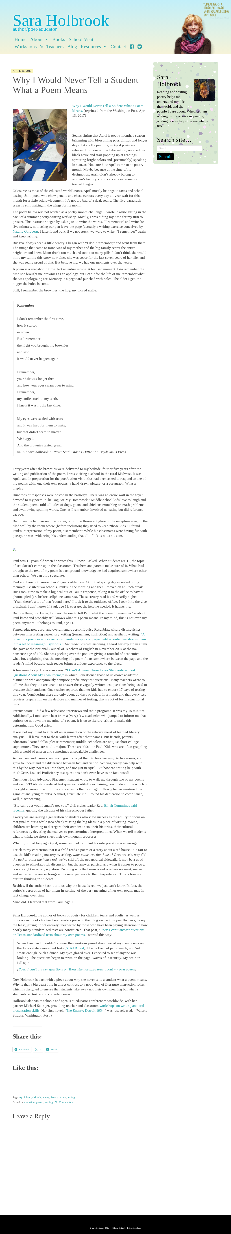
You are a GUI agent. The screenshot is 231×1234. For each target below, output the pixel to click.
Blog (72, 46)
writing (49, 1102)
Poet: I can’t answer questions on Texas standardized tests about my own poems (77, 969)
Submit (165, 156)
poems (39, 1102)
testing (71, 1097)
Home (20, 39)
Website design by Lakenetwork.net (126, 1228)
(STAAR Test (74, 948)
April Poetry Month (30, 1097)
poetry (45, 1097)
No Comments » (64, 1102)
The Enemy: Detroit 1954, (85, 1010)
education (29, 1102)
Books (58, 39)
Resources (91, 46)
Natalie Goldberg (25, 231)
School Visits (82, 39)
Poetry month (58, 1097)
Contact (118, 46)
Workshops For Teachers (39, 46)
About (36, 39)
